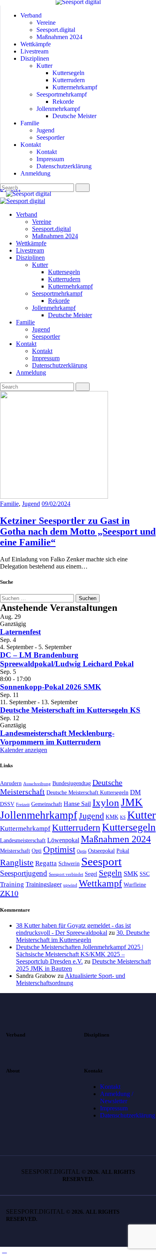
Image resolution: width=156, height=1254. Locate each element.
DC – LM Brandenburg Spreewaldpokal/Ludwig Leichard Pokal (67, 659)
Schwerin (69, 864)
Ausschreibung (37, 784)
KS (123, 817)
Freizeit (23, 804)
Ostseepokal (101, 851)
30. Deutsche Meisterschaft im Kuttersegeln (83, 936)
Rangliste (17, 862)
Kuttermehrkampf (25, 828)
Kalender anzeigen (23, 749)
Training (12, 884)
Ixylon (105, 802)
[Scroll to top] (4, 1250)
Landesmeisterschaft (23, 840)
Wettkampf (100, 883)
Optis (81, 851)
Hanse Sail (77, 803)
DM (135, 792)
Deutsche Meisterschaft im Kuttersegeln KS (70, 710)
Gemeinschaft (46, 804)
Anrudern (11, 783)
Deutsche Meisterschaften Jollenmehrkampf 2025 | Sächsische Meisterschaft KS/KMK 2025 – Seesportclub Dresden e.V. (79, 954)
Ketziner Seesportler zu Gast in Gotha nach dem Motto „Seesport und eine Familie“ (78, 531)
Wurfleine (135, 885)
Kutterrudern (76, 828)
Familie (9, 503)
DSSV (7, 804)
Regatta (46, 863)
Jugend (31, 503)
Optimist (59, 850)
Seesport (101, 861)
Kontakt (110, 1086)
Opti (37, 851)
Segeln (110, 873)
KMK (112, 817)
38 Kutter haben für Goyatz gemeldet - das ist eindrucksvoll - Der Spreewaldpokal (73, 929)
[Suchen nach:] (38, 597)
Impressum (114, 1108)
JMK (132, 802)
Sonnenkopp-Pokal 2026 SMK (50, 687)
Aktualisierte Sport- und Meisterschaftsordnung (70, 979)
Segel (91, 874)
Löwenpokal (63, 840)
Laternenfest (20, 632)
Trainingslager (44, 884)
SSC (145, 874)
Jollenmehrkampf (38, 815)
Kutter (141, 815)
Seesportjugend (23, 873)
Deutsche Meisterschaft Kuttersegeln (87, 793)
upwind (70, 885)
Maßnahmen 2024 (116, 838)
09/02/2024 (56, 503)
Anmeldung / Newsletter (116, 1097)
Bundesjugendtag (71, 783)
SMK (131, 873)
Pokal (122, 851)
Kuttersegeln (129, 827)
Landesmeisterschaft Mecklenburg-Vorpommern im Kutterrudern (57, 737)
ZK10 (9, 893)
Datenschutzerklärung (127, 1115)
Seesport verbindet (66, 874)
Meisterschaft (15, 851)
